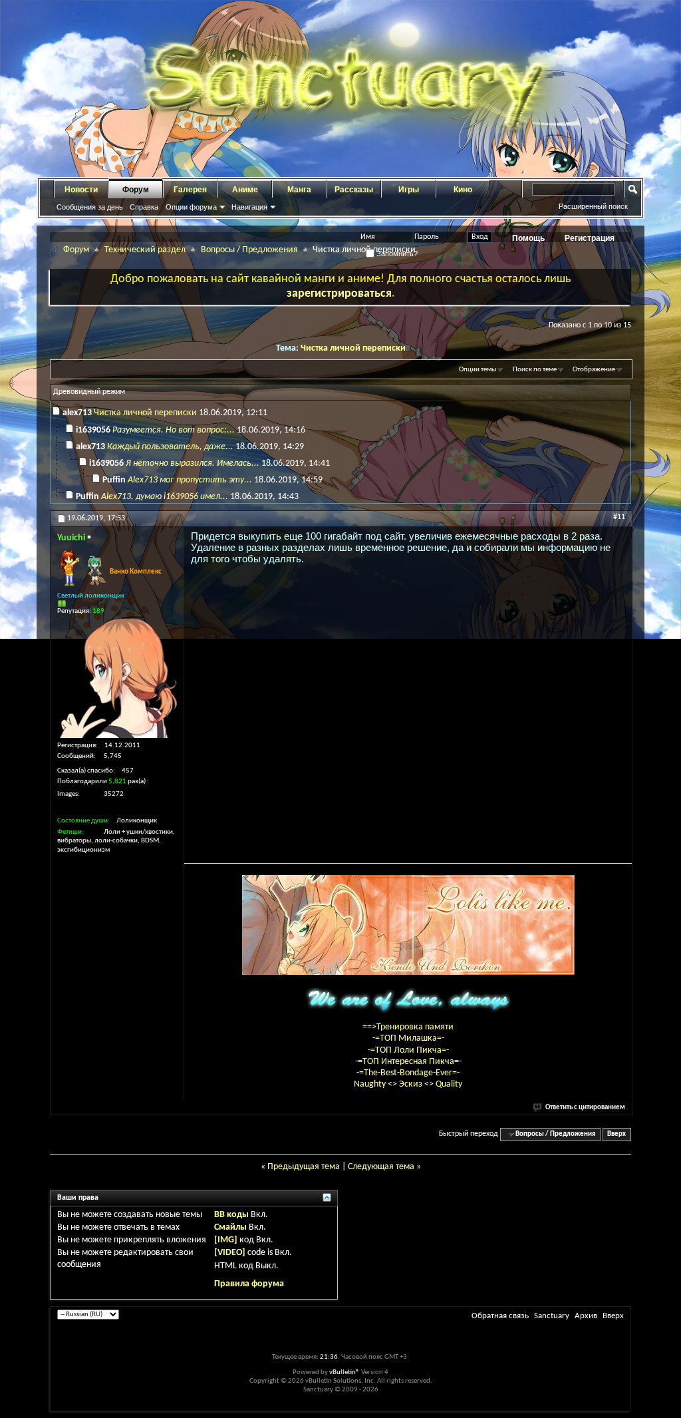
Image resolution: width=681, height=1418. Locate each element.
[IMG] (225, 1240)
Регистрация (589, 238)
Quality (449, 1084)
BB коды (231, 1215)
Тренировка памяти (415, 1027)
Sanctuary (551, 1316)
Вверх (616, 1134)
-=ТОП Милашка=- (408, 1038)
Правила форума (249, 1284)
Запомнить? (396, 254)
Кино (463, 189)
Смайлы (230, 1227)
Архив (586, 1316)
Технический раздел (145, 250)
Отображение (594, 369)
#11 (619, 517)
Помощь (528, 238)
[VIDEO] (229, 1253)
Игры (408, 189)
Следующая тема (381, 1167)
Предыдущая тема (303, 1167)
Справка (144, 207)
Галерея (190, 189)
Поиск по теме (535, 369)
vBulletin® (344, 1372)
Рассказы (354, 189)
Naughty (371, 1084)
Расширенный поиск (593, 206)
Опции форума (191, 207)
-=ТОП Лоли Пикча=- (408, 1050)
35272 (114, 794)
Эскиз (411, 1084)
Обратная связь (500, 1316)
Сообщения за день (90, 207)
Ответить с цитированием (585, 1107)
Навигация (249, 207)
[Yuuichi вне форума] (117, 678)
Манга (299, 189)
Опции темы (477, 369)
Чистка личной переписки (353, 348)
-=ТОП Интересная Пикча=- (408, 1062)
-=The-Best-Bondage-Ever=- (408, 1073)
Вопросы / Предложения (249, 250)
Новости (81, 189)
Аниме (245, 189)
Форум (135, 189)
